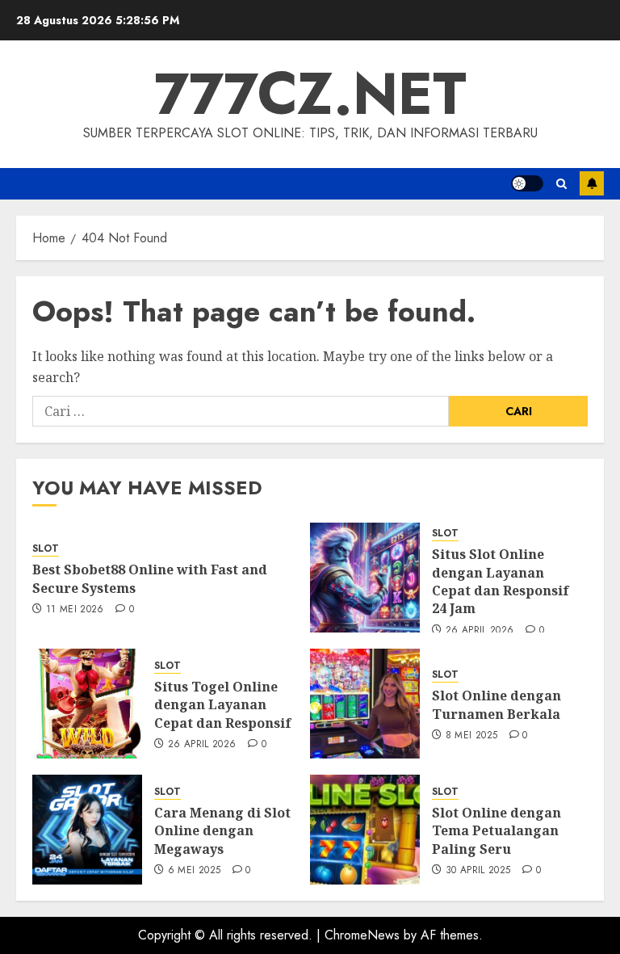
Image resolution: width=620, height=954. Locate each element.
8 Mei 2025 (472, 735)
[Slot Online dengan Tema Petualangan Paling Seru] (365, 830)
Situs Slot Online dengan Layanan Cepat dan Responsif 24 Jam (500, 581)
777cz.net (310, 94)
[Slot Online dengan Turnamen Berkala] (365, 704)
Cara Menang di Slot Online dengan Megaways (222, 831)
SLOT (45, 549)
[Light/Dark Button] (527, 183)
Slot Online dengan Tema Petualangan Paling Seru (496, 831)
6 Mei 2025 (194, 870)
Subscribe (592, 183)
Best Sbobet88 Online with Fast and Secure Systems (149, 578)
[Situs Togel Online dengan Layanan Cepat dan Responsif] (87, 704)
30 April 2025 (478, 870)
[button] (561, 184)
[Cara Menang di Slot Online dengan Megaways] (87, 830)
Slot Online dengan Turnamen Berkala (496, 704)
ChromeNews (362, 935)
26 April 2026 (480, 630)
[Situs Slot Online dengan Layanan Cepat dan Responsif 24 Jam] (365, 577)
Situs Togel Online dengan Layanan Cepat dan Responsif (222, 705)
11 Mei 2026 (75, 609)
